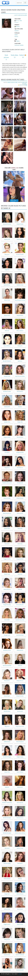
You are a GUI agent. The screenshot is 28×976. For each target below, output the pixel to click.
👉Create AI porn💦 (22, 84)
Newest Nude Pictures (12, 82)
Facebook (17, 45)
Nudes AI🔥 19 (22, 56)
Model (16, 34)
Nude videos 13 (14, 56)
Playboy (17, 41)
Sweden (18, 26)
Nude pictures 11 (6, 57)
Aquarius (17, 30)
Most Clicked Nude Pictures (22, 83)
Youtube (21, 45)
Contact (20, 974)
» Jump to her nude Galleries (20, 15)
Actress (16, 36)
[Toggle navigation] (25, 2)
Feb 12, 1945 (19, 20)
